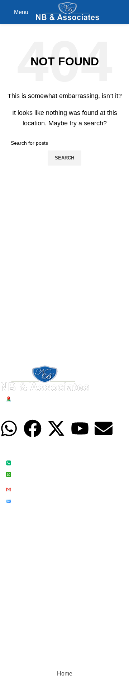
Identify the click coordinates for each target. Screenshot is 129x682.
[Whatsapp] (9, 428)
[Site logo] (67, 12)
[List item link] (59, 468)
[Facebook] (33, 428)
